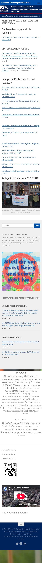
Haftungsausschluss (8, 454)
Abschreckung (19, 377)
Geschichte (8, 388)
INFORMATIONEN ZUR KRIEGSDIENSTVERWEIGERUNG (21, 298)
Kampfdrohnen (17, 391)
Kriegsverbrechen (34, 396)
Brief (11, 426)
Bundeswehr (8, 385)
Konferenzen (19, 394)
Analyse (15, 423)
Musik (19, 402)
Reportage (29, 433)
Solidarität (3, 408)
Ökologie (25, 414)
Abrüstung (9, 376)
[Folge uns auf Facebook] (21, 543)
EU (31, 385)
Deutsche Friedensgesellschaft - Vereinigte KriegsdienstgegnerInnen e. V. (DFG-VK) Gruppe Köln (16, 2)
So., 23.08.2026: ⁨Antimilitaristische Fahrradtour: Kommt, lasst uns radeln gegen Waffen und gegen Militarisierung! (21, 324)
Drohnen (27, 385)
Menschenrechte (34, 399)
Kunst (26, 399)
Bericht (5, 426)
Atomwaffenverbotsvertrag (10, 379)
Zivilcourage (14, 411)
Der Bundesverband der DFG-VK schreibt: (16, 513)
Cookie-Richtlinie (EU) (8, 458)
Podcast (35, 430)
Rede (23, 432)
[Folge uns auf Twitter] (17, 543)
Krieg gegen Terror (29, 394)
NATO (22, 402)
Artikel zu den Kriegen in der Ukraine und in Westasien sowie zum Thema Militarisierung (21, 353)
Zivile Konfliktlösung (27, 411)
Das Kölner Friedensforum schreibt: (14, 306)
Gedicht (25, 426)
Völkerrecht (27, 408)
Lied (25, 430)
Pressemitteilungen (10, 432)
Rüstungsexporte (19, 405)
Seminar (19, 435)
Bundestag (35, 382)
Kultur (21, 399)
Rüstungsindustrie (32, 405)
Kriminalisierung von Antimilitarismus (10, 399)
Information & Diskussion (24, 388)
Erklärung (16, 427)
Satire (40, 433)
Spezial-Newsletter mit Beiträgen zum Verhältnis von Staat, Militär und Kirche (20, 343)
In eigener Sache (33, 426)
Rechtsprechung (6, 405)
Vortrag (23, 435)
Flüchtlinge (36, 385)
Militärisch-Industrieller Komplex (9, 402)
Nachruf (30, 430)
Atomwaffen (30, 376)
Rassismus (37, 402)
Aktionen (6, 423)
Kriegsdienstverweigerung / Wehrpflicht (16, 396)
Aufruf (37, 423)
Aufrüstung (25, 379)
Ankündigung (27, 423)
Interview (7, 430)
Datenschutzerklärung (9, 450)
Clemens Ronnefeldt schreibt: (12, 337)
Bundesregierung (22, 382)
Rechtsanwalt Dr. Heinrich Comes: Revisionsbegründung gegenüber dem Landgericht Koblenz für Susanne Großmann (19, 68)
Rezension (35, 433)
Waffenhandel (37, 408)
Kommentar (15, 429)
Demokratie (19, 385)
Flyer (20, 426)
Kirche (26, 391)
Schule (40, 405)
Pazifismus (29, 402)
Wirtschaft (6, 411)
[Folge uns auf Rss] (24, 543)
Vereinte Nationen (14, 408)
